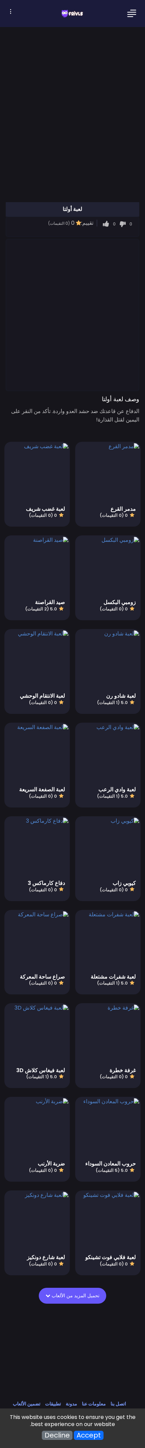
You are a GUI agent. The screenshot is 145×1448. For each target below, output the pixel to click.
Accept (89, 1435)
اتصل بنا (118, 1403)
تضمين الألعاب (26, 1403)
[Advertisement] (72, 314)
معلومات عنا (94, 1403)
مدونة (71, 1403)
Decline (57, 1435)
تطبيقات (53, 1403)
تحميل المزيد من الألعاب (74, 1295)
